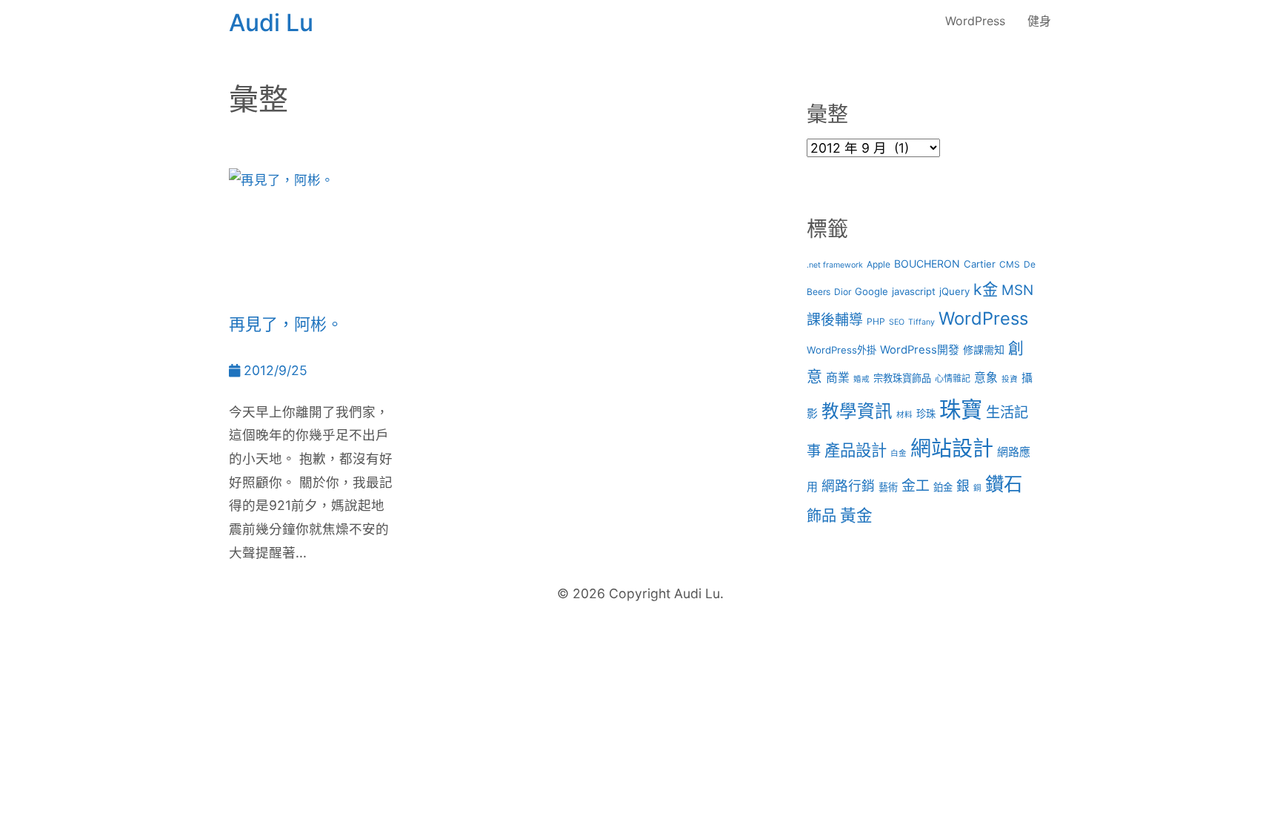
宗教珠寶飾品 (902, 378)
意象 (986, 378)
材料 (904, 415)
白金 (898, 453)
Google (871, 291)
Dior (842, 291)
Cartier (980, 264)
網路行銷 (848, 486)
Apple (878, 264)
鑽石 (1003, 483)
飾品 (821, 515)
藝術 (888, 487)
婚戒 (861, 379)
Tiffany (921, 322)
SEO (896, 322)
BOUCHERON (927, 263)
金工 (915, 485)
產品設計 (855, 450)
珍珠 (926, 414)
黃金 (856, 515)
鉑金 (943, 487)
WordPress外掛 (841, 350)
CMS (1009, 264)
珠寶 (960, 410)
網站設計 (951, 448)
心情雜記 (952, 378)
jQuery (954, 291)
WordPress (975, 20)
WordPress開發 (919, 350)
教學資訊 (857, 411)
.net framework (835, 265)
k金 (985, 289)
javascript (914, 291)
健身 (1039, 20)
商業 (838, 378)
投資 (1009, 379)
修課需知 (983, 349)
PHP (876, 321)
